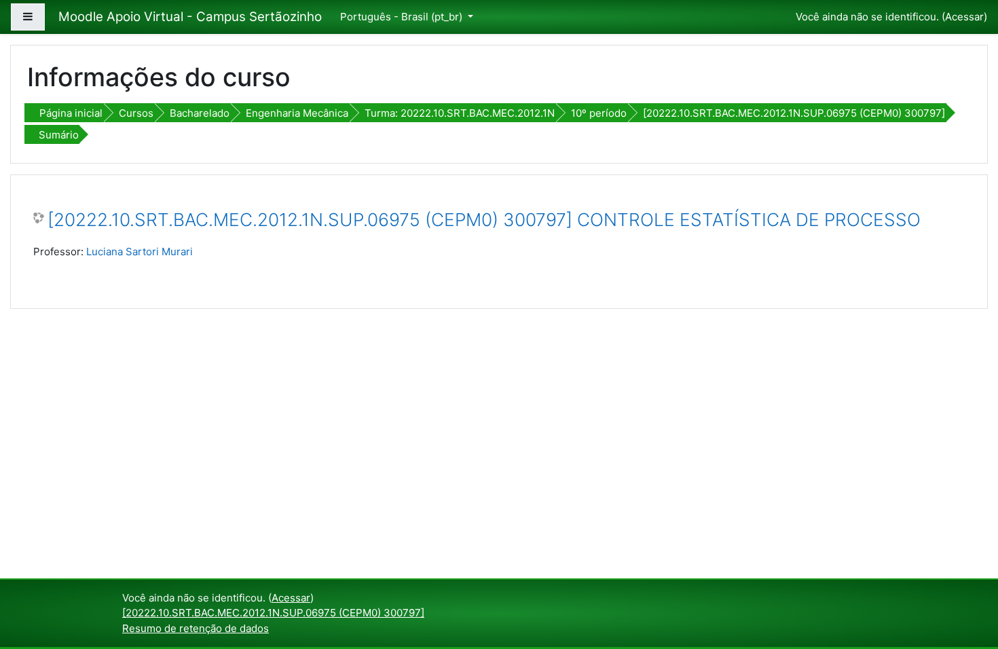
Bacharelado (199, 113)
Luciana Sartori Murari (139, 251)
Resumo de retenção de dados (195, 628)
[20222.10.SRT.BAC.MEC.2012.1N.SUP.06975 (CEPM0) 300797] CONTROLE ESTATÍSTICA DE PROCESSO (484, 219)
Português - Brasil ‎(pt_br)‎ (402, 16)
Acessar (964, 16)
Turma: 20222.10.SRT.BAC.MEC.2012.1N (460, 113)
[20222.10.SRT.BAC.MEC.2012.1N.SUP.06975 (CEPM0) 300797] (794, 113)
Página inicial (71, 113)
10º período (599, 113)
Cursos (136, 113)
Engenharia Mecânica (297, 113)
